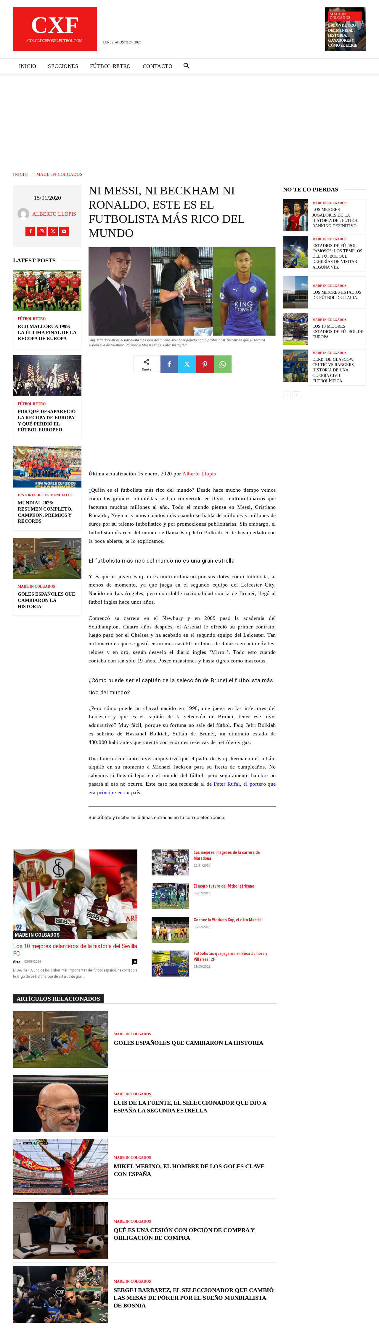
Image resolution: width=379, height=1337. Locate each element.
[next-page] (296, 395)
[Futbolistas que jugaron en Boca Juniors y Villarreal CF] (170, 964)
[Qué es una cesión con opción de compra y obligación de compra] (60, 1230)
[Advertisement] (189, 118)
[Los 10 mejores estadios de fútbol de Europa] (295, 329)
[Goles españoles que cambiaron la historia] (47, 558)
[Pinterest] (205, 364)
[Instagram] (41, 231)
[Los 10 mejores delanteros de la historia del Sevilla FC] (75, 894)
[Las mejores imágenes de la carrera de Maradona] (170, 862)
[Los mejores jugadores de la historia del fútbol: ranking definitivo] (295, 215)
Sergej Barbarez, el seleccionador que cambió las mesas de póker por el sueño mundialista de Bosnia (194, 1298)
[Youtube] (64, 231)
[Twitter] (53, 231)
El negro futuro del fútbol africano (224, 886)
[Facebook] (30, 231)
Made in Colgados (340, 16)
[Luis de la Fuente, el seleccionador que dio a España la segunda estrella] (60, 1103)
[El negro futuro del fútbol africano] (170, 896)
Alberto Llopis (54, 214)
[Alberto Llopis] (24, 214)
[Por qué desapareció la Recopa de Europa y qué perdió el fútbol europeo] (47, 375)
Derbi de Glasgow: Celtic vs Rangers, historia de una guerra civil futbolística (333, 370)
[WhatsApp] (223, 364)
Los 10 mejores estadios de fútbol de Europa (337, 331)
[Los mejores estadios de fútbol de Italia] (295, 292)
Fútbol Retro (32, 319)
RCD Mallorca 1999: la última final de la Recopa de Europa (47, 332)
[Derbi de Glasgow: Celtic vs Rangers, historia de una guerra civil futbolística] (295, 366)
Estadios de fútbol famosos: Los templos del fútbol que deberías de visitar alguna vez (337, 256)
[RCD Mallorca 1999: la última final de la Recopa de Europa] (47, 290)
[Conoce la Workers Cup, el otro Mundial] (170, 930)
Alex (16, 961)
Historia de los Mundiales (45, 495)
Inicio (20, 174)
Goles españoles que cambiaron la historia (46, 600)
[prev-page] (286, 395)
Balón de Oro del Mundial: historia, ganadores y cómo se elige (342, 35)
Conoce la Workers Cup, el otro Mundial (228, 919)
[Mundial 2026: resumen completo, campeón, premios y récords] (47, 467)
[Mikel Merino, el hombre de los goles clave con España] (60, 1167)
